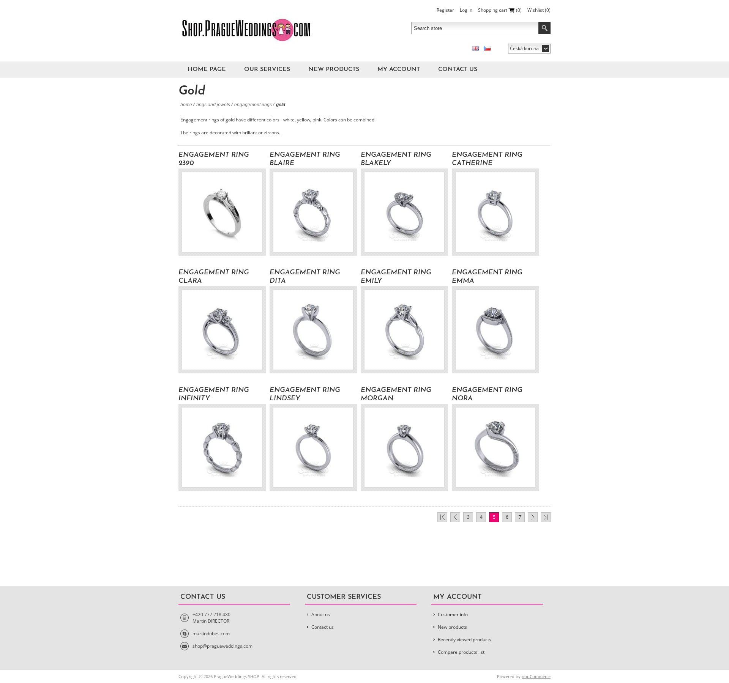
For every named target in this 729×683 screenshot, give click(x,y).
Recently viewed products (464, 639)
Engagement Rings (253, 104)
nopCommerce (536, 676)
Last (546, 517)
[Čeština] (487, 48)
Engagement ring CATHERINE (487, 159)
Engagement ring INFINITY (213, 394)
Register (445, 10)
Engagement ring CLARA (213, 277)
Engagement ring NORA (487, 394)
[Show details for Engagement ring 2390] (222, 212)
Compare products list (461, 652)
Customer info (453, 614)
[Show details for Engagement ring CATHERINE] (495, 212)
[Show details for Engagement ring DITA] (313, 330)
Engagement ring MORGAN (396, 394)
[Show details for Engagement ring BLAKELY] (404, 212)
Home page (207, 69)
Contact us (457, 69)
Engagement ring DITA (305, 277)
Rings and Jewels (213, 104)
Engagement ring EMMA (487, 277)
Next (533, 517)
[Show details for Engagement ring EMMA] (495, 330)
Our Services (267, 69)
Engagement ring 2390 (213, 159)
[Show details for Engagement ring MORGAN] (404, 447)
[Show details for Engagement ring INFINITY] (222, 447)
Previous (455, 517)
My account (398, 69)
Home (186, 104)
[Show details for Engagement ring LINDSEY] (313, 447)
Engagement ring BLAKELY (396, 159)
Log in (466, 10)
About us (320, 614)
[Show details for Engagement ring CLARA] (222, 330)
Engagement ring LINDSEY (305, 394)
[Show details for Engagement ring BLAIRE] (313, 212)
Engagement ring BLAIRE (305, 159)
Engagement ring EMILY (396, 277)
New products (333, 69)
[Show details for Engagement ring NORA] (495, 447)
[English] (475, 48)
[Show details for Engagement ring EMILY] (404, 330)
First (442, 517)
